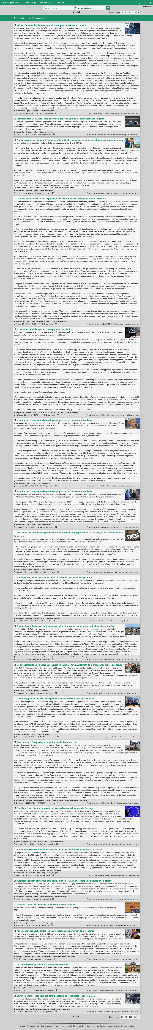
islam (18, 734)
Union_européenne (38, 18)
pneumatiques (62, 657)
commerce (20, 800)
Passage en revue (11, 3)
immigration (20, 483)
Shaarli (23, 1026)
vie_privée (71, 957)
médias (23, 569)
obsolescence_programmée (39, 1009)
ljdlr (28, 321)
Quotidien (60, 3)
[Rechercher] (139, 2)
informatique (20, 111)
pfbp (28, 111)
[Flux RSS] (144, 2)
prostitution (52, 412)
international (20, 321)
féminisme (20, 412)
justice (36, 618)
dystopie (19, 957)
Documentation (127, 1026)
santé (45, 841)
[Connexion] (150, 2)
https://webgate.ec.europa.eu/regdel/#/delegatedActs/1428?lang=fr (113, 875)
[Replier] (138, 875)
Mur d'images (46, 3)
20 (122, 13)
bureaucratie (30, 873)
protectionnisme (74, 657)
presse (36, 569)
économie (100, 657)
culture (18, 988)
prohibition (42, 412)
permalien (34, 113)
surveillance (46, 957)
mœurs (28, 412)
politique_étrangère (43, 321)
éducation (45, 690)
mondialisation (44, 657)
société (60, 412)
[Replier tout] (138, 12)
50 (126, 13)
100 (130, 13)
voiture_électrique (61, 896)
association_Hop (22, 1009)
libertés (27, 957)
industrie (29, 132)
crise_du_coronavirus (23, 841)
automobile (20, 132)
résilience (36, 111)
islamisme (25, 734)
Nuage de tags (30, 3)
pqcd (53, 1009)
